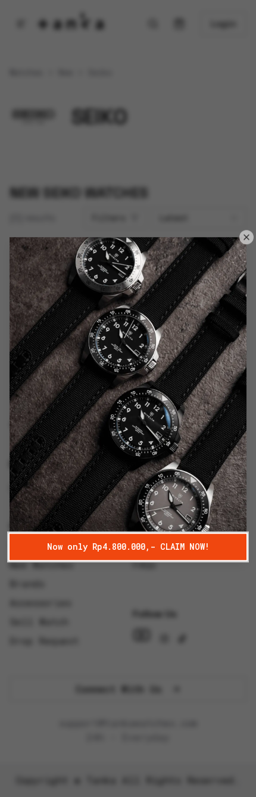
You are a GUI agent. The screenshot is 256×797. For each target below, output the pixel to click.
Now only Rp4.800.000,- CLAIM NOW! (128, 546)
